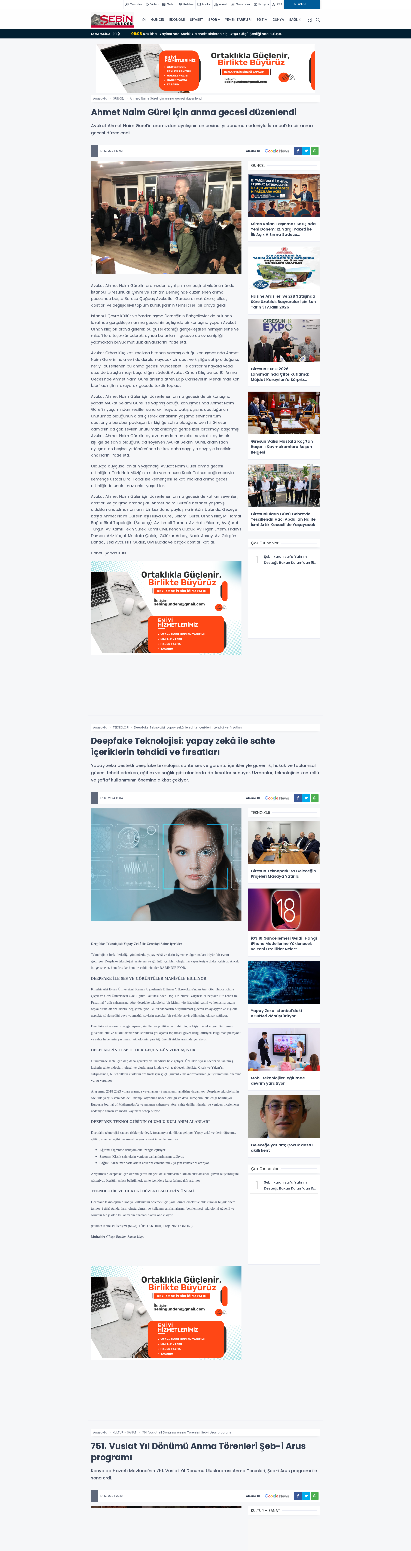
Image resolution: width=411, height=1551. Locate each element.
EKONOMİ (177, 19)
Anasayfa (100, 98)
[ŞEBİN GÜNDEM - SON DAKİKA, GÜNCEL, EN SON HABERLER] (112, 20)
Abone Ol (253, 151)
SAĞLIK (295, 19)
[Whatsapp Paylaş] (315, 151)
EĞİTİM (262, 19)
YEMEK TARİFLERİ (238, 19)
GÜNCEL (157, 19)
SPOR (212, 19)
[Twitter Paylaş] (306, 151)
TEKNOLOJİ (120, 727)
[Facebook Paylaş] (298, 151)
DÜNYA (278, 19)
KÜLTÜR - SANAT (125, 1432)
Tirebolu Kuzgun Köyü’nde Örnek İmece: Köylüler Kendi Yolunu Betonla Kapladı (206, 33)
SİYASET (196, 19)
